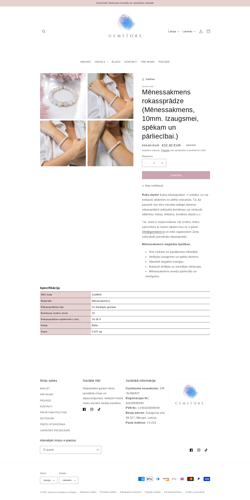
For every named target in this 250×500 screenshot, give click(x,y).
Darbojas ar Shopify (67, 492)
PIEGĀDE (45, 400)
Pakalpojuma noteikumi (130, 492)
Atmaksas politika (88, 492)
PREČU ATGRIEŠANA (52, 424)
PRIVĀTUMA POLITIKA (53, 412)
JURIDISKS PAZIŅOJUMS (55, 430)
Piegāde (165, 150)
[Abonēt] (97, 450)
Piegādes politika (153, 492)
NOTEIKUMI (47, 418)
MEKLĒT (45, 388)
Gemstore (52, 492)
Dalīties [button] (150, 79)
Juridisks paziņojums (195, 492)
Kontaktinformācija (173, 492)
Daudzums (147, 156)
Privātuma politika (108, 492)
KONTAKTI (46, 406)
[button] (43, 31)
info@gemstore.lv (153, 231)
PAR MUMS (46, 394)
